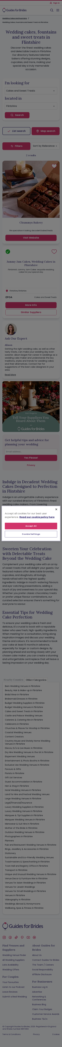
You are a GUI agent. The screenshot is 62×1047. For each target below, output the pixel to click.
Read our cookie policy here (36, 517)
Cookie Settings (31, 534)
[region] (31, 523)
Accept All (31, 526)
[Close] (56, 509)
